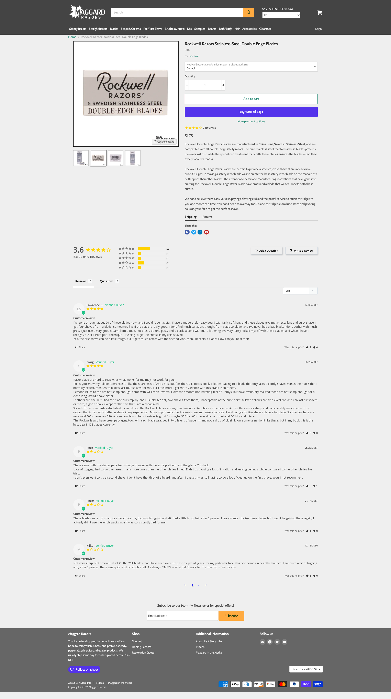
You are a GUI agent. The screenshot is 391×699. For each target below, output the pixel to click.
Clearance (265, 29)
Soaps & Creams (131, 29)
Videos (200, 647)
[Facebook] (270, 642)
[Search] (248, 12)
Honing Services (141, 647)
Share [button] (81, 347)
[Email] (262, 642)
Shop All (137, 641)
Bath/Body (225, 29)
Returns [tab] (207, 217)
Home (72, 37)
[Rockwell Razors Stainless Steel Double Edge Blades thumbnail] (81, 158)
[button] (308, 347)
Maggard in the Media (209, 652)
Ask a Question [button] (268, 250)
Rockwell (194, 56)
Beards (212, 29)
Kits (189, 29)
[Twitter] (277, 642)
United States (304, 669)
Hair (237, 29)
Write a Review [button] (303, 250)
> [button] (206, 585)
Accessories (249, 29)
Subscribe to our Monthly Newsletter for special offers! (195, 605)
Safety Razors (77, 29)
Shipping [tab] (191, 217)
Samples (199, 29)
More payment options (251, 121)
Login (318, 29)
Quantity (190, 76)
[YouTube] (284, 642)
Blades (114, 29)
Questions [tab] (106, 281)
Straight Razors (98, 29)
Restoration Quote (143, 652)
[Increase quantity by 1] (224, 85)
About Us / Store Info (209, 641)
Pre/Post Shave (152, 29)
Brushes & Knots (175, 29)
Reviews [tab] (80, 281)
